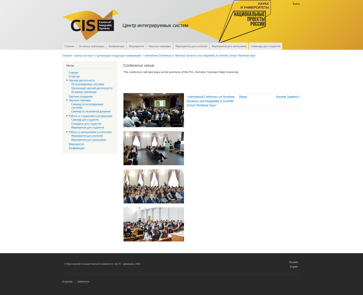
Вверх (243, 96)
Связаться (83, 281)
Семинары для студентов (265, 46)
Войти (296, 3)
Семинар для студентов (85, 119)
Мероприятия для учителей (191, 46)
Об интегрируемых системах (87, 84)
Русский (293, 262)
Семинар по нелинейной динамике (91, 111)
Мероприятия (136, 46)
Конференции (116, 46)
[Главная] (90, 25)
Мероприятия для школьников (229, 46)
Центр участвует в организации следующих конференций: (108, 55)
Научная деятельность (82, 80)
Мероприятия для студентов (87, 127)
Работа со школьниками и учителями (90, 132)
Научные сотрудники (81, 96)
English (294, 266)
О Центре (74, 76)
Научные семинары (160, 46)
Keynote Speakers (288, 96)
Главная (69, 46)
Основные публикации (91, 46)
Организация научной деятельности (91, 88)
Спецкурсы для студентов (86, 123)
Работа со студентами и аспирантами (90, 115)
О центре (67, 281)
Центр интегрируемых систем (155, 25)
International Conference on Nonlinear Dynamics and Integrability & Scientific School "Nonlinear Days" (200, 55)
